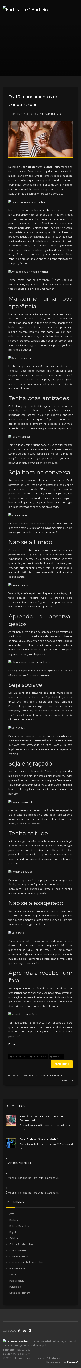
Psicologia (15, 1286)
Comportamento (35, 1076)
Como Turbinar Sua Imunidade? (39, 1139)
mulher (57, 1056)
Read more (62, 1064)
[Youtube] (24, 1330)
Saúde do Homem (19, 1292)
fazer (50, 210)
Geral (12, 1274)
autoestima (19, 1056)
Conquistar (39, 1056)
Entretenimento (54, 1076)
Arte (11, 1214)
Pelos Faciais (16, 1280)
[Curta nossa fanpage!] (19, 1330)
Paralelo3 (72, 1362)
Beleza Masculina (19, 1226)
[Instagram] (30, 1330)
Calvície (13, 1238)
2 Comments (66, 1080)
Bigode (13, 1232)
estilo (16, 345)
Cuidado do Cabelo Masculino (26, 1262)
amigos (63, 258)
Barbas (13, 1220)
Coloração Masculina (21, 1244)
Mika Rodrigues (51, 114)
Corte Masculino (18, 1256)
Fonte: (11, 1044)
